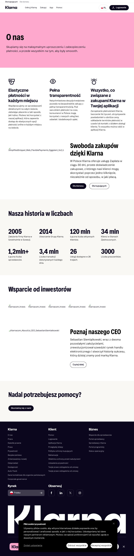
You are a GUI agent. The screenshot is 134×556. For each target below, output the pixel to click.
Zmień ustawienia (33, 545)
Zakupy (43, 8)
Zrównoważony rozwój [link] (17, 459)
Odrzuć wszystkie (77, 545)
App (51, 8)
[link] (51, 493)
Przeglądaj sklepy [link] (55, 447)
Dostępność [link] (13, 467)
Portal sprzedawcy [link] (96, 439)
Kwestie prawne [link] (14, 443)
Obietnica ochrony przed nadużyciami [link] (64, 459)
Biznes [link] (93, 429)
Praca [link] (10, 439)
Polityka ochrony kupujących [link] (60, 451)
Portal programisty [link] (96, 447)
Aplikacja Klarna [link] (55, 443)
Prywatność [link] (13, 451)
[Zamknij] (114, 523)
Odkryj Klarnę (31, 8)
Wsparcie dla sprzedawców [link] (100, 435)
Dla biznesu (24, 2)
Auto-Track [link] (12, 471)
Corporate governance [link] (17, 479)
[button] (103, 8)
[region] (67, 536)
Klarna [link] (12, 429)
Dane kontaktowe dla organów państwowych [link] (26, 475)
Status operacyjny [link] (96, 451)
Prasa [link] (10, 447)
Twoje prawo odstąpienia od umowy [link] (63, 467)
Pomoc (59, 8)
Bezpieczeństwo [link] (15, 455)
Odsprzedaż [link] (13, 463)
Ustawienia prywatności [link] (58, 463)
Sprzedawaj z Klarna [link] (97, 443)
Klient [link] (52, 429)
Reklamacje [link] (53, 455)
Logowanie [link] (52, 439)
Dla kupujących (11, 2)
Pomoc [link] (51, 435)
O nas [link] (10, 435)
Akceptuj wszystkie (101, 545)
